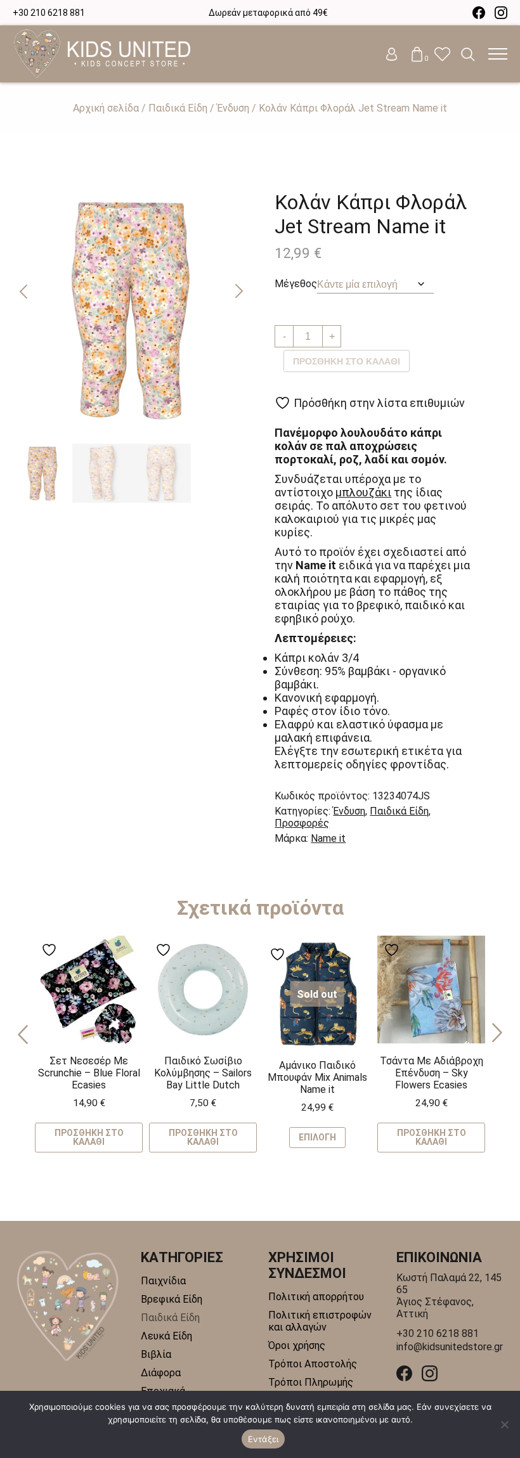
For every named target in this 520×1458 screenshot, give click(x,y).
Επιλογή (317, 1137)
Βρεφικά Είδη (171, 1299)
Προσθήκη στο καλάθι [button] (89, 1137)
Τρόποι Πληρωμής (310, 1382)
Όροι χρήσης (296, 1345)
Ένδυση (233, 108)
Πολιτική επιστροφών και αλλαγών (320, 1321)
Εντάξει (263, 1439)
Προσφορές (302, 823)
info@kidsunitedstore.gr (449, 1347)
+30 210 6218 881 (49, 13)
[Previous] (23, 1034)
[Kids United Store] (102, 54)
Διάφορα (161, 1373)
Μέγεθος (296, 284)
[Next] (497, 1034)
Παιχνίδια (163, 1281)
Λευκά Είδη (166, 1336)
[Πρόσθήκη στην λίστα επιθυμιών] (50, 950)
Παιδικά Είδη (177, 108)
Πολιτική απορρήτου (316, 1297)
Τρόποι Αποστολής (312, 1364)
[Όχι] (504, 1424)
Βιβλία (156, 1354)
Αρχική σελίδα (106, 108)
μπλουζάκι (363, 492)
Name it (328, 838)
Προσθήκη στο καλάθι (346, 361)
